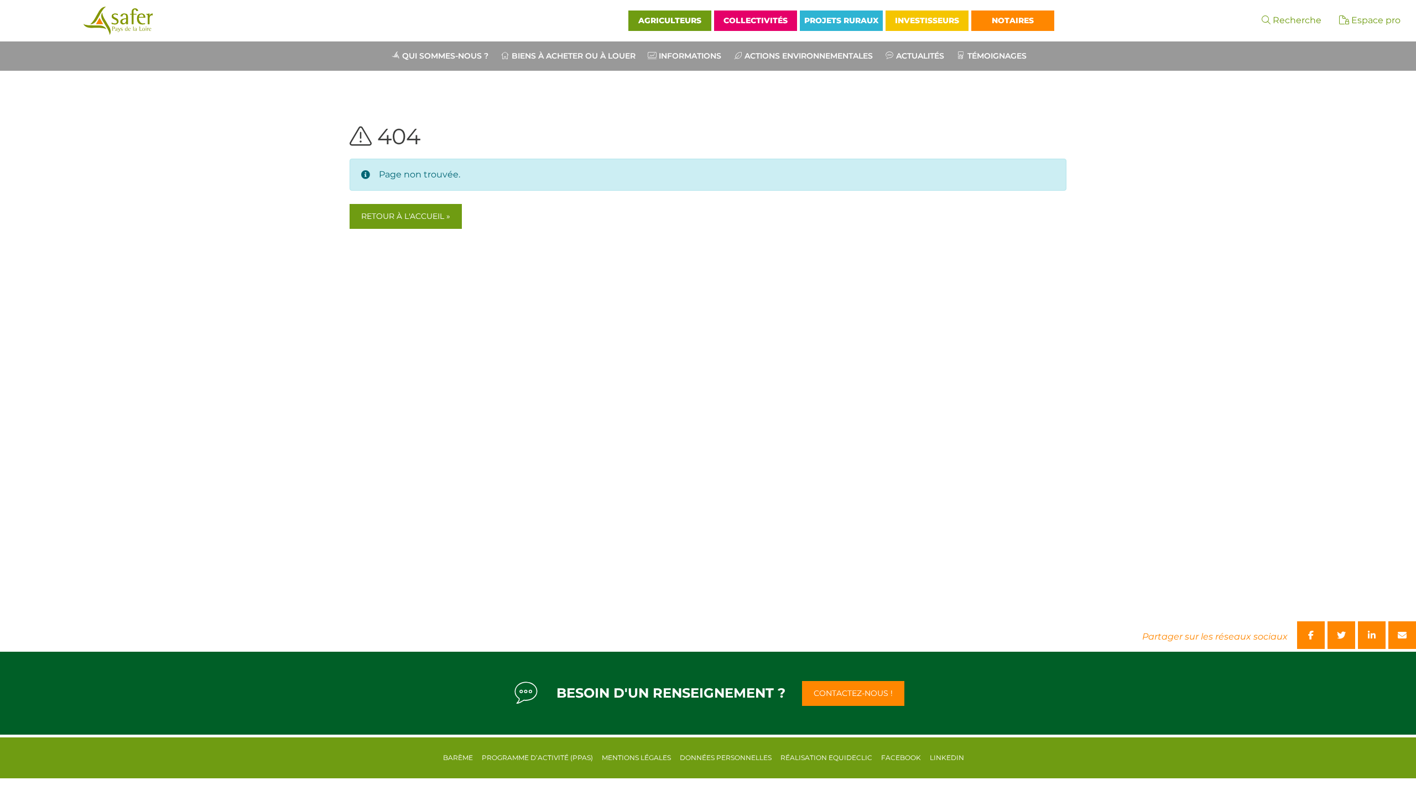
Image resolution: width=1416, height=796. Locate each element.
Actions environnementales (809, 56)
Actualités (920, 56)
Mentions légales (636, 757)
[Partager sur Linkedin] (1372, 635)
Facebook (901, 757)
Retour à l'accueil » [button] (405, 216)
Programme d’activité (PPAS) (537, 757)
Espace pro (1375, 20)
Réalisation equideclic (826, 757)
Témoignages (997, 56)
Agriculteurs (669, 20)
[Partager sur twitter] (1341, 635)
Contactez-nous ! (853, 693)
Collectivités (755, 20)
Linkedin (947, 757)
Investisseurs (927, 20)
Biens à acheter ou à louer (574, 56)
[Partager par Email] (1402, 635)
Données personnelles (726, 757)
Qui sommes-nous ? (445, 56)
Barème (458, 757)
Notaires (1013, 20)
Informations (690, 56)
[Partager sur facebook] (1311, 635)
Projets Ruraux (841, 20)
